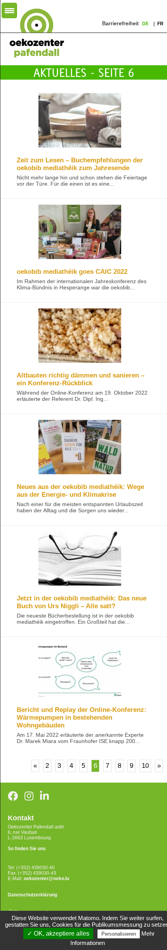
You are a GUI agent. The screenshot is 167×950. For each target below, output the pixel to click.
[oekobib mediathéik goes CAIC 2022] (79, 232)
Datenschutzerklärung (32, 895)
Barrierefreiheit (120, 23)
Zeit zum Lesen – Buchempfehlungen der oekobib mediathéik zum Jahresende (80, 164)
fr (160, 23)
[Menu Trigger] (9, 10)
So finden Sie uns (27, 848)
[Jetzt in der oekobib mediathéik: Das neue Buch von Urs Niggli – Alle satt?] (79, 559)
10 (145, 765)
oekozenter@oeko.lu (46, 878)
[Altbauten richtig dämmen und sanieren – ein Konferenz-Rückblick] (79, 336)
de (146, 23)
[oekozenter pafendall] (34, 33)
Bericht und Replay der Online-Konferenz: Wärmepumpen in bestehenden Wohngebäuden (81, 717)
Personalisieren (118, 934)
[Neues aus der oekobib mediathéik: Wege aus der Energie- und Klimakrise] (79, 447)
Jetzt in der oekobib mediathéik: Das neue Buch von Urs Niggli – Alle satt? (81, 602)
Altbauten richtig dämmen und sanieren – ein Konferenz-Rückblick (80, 379)
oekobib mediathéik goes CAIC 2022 (72, 271)
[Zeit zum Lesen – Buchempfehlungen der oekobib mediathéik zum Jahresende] (79, 121)
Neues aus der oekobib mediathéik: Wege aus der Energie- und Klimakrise (80, 490)
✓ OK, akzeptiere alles (58, 933)
